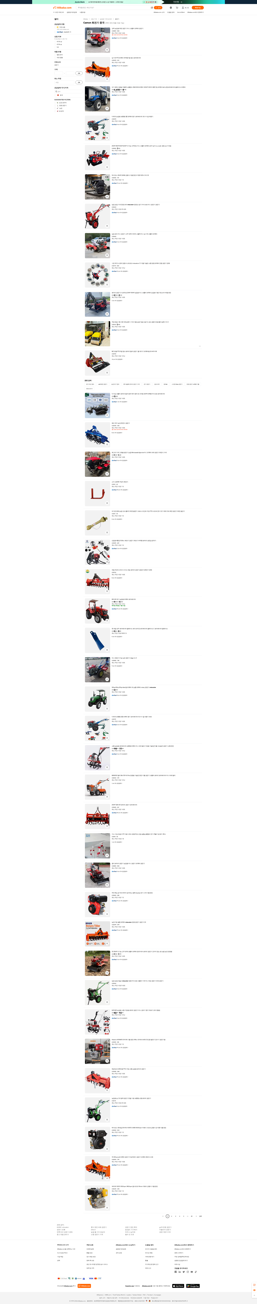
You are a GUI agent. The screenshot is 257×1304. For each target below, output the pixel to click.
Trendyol (150, 1295)
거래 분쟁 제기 (149, 1256)
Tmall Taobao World (119, 1295)
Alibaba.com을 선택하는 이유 (66, 1249)
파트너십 (177, 1264)
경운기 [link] (117, 19)
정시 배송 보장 (91, 1256)
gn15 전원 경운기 (165, 1227)
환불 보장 (89, 1253)
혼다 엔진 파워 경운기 (99, 1227)
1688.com (108, 1295)
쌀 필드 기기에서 (131, 1230)
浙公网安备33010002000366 (161, 1301)
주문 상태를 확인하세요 (181, 1256)
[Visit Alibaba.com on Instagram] (188, 1272)
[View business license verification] (147, 1301)
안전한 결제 (90, 1249)
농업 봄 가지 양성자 (98, 1232)
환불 (146, 1260)
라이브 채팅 (148, 1253)
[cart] (177, 8)
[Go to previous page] (163, 1216)
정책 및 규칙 (90, 1268)
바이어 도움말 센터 (151, 1249)
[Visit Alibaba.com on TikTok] (196, 1272)
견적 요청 (119, 1253)
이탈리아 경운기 (165, 1230)
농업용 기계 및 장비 (106, 19)
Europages (157, 1295)
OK (79, 73)
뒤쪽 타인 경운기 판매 (64, 1232)
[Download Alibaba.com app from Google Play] (193, 1286)
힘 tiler (166, 384)
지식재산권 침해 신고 (151, 1264)
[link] (254, 1285)
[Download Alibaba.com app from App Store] (178, 1286)
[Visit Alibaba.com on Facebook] (175, 1272)
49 (191, 1216)
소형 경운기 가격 (97, 1234)
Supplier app (129, 1286)
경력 (58, 1260)
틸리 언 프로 (129, 1234)
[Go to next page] (196, 1216)
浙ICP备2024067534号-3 (180, 1301)
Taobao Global (136, 1295)
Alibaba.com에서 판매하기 (182, 1249)
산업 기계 (94, 19)
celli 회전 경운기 (102, 384)
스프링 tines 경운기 (177, 384)
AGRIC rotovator (63, 1227)
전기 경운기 (147, 384)
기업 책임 (60, 1256)
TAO (144, 1295)
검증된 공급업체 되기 (181, 1260)
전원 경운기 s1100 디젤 (193, 384)
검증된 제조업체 (121, 1249)
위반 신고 (148, 1268)
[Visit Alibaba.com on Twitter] (184, 1272)
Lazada (128, 1295)
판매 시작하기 (178, 1253)
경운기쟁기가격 (165, 1232)
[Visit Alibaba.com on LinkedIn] (179, 1272)
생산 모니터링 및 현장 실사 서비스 (97, 1264)
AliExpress (100, 1295)
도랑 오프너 (89, 388)
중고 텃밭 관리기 (63, 1234)
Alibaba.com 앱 (147, 1286)
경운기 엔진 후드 (131, 1227)
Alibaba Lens (68, 1286)
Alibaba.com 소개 (63, 1245)
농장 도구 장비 (115, 384)
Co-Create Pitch (62, 1253)
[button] (152, 7)
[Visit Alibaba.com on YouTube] (192, 1272)
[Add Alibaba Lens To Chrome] (84, 1286)
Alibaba (85, 19)
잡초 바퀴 (157, 384)
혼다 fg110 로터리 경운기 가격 (131, 384)
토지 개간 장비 (90, 384)
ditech (93, 1230)
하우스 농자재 (130, 1232)
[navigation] (68, 618)
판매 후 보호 (90, 1260)
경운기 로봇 (61, 1230)
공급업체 (124, 38)
